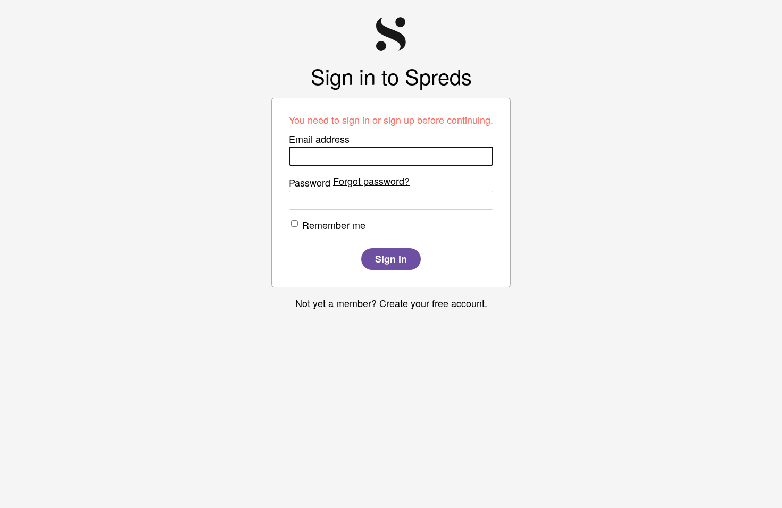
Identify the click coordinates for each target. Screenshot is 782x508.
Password (309, 182)
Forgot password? (371, 181)
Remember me (333, 224)
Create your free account (432, 303)
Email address (319, 138)
